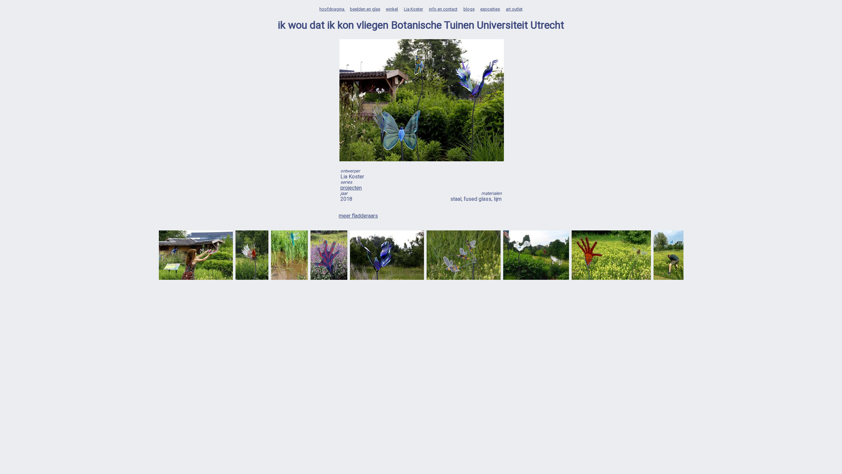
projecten (351, 188)
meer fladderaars (358, 216)
